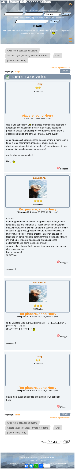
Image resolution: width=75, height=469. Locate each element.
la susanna (39, 177)
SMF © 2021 (34, 457)
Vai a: (44, 442)
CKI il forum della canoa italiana (26, 2)
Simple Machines (47, 457)
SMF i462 (24, 457)
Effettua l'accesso (35, 10)
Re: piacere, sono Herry (37, 209)
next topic (66, 68)
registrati (53, 10)
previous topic (56, 68)
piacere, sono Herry (37, 115)
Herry (39, 83)
